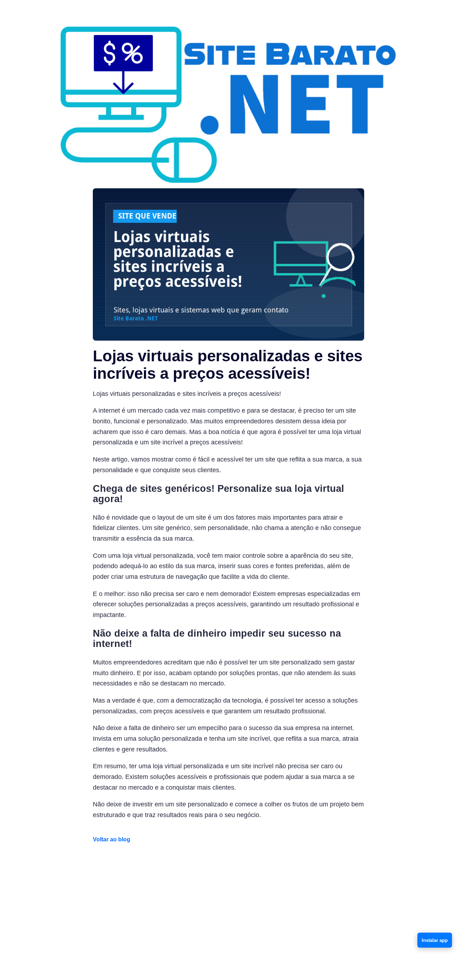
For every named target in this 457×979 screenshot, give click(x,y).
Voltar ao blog (111, 839)
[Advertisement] (228, 903)
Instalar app (435, 940)
